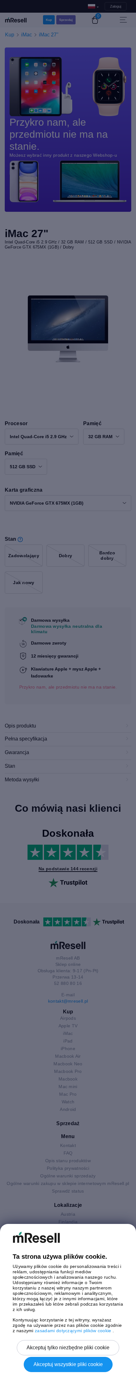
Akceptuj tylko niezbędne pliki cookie (68, 1347)
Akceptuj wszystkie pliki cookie (68, 1364)
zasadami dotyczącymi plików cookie (74, 1330)
